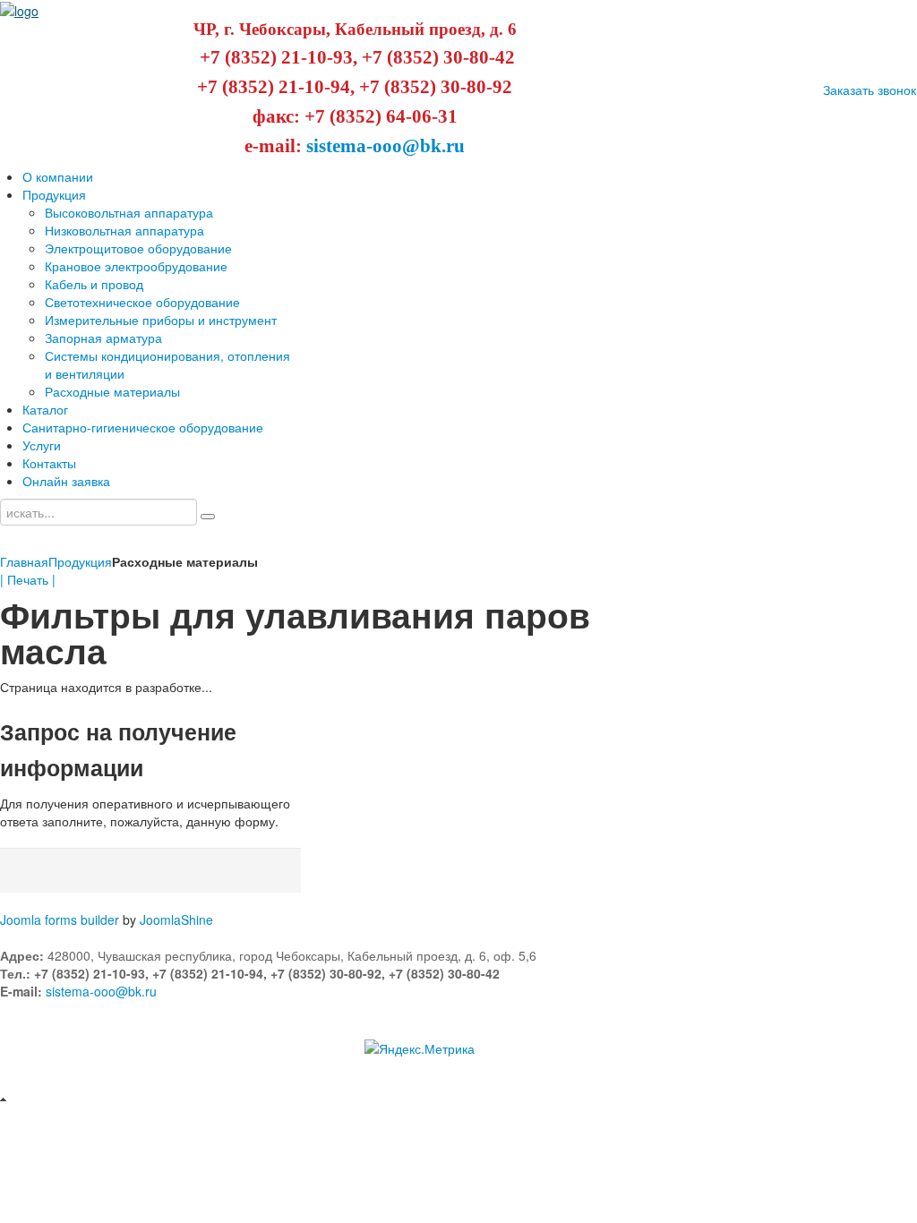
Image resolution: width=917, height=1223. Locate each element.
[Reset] (208, 516)
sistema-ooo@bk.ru (385, 146)
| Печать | (28, 579)
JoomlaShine (176, 919)
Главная (24, 561)
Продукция (80, 561)
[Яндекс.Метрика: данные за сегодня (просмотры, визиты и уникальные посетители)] (419, 1048)
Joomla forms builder (59, 919)
